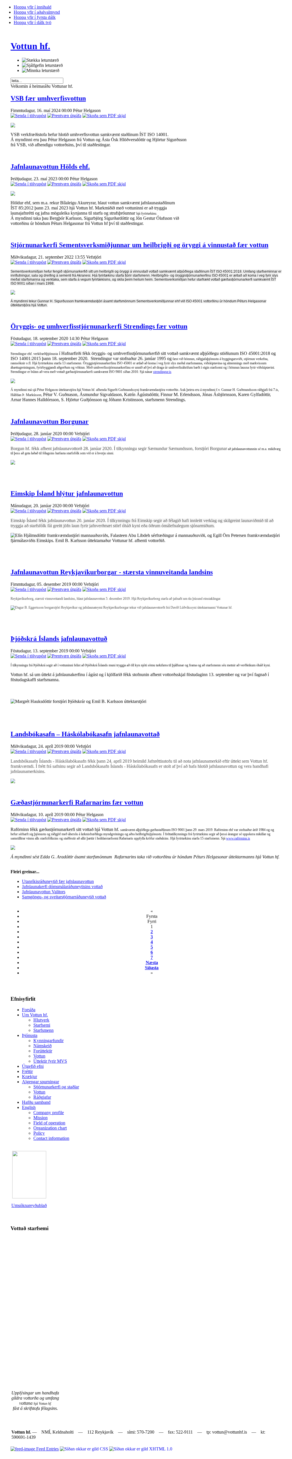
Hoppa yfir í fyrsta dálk (35, 17)
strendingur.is (162, 372)
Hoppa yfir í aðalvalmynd (37, 12)
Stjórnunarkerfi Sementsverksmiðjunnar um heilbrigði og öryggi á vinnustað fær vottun (139, 245)
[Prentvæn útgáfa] (64, 115)
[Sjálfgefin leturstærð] (42, 65)
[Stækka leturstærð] (40, 60)
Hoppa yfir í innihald (32, 7)
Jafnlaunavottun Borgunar (50, 421)
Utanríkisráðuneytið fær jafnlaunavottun (58, 881)
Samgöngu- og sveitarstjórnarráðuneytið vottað (64, 896)
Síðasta (152, 967)
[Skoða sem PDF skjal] (104, 115)
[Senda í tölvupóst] (28, 115)
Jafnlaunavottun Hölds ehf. (50, 166)
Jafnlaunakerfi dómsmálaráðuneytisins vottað (62, 886)
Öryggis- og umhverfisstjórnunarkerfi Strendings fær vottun (99, 326)
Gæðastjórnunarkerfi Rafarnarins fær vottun (77, 802)
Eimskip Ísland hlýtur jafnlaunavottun (67, 493)
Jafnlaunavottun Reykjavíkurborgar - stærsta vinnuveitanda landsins (112, 572)
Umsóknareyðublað (29, 1205)
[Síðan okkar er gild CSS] (84, 1448)
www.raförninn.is (238, 838)
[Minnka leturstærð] (40, 70)
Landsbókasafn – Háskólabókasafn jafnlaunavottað (85, 734)
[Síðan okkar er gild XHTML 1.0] (140, 1448)
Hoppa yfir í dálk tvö (32, 22)
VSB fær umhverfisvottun (48, 98)
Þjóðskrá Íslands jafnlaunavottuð (59, 638)
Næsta (152, 962)
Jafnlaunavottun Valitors (43, 891)
